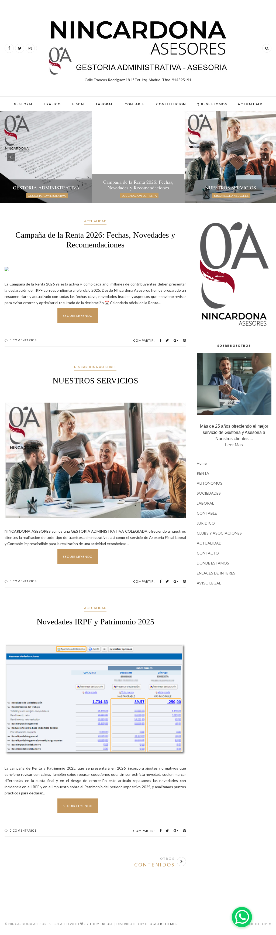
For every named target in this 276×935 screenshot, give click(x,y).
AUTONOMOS (209, 483)
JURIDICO (206, 523)
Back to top (256, 924)
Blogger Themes (161, 924)
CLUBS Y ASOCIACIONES (219, 533)
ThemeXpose (101, 924)
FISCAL (78, 104)
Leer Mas (234, 445)
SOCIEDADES (209, 493)
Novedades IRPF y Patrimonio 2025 (95, 621)
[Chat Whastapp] (242, 917)
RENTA (203, 473)
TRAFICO (52, 104)
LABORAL (104, 104)
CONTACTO (208, 553)
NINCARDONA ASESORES (95, 367)
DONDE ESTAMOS (213, 563)
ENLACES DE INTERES (216, 573)
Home (202, 463)
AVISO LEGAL (209, 583)
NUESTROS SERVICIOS (95, 380)
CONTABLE (134, 104)
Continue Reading (115, 316)
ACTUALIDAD (250, 104)
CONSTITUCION (171, 104)
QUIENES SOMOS (211, 104)
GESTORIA (23, 104)
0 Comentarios (23, 340)
